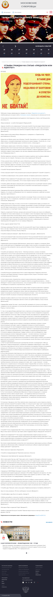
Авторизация (7, 12)
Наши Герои (4, 571)
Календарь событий (43, 46)
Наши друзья (4, 577)
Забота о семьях (38, 567)
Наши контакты (5, 574)
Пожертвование (38, 565)
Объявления (38, 574)
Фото (3, 581)
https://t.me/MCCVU (40, 515)
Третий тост (38, 569)
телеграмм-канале (25, 115)
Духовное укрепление (23, 571)
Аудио (3, 585)
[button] (26, 39)
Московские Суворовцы (29, 5)
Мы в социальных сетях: (27, 579)
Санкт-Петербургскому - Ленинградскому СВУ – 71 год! (19, 543)
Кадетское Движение (23, 565)
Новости (37, 571)
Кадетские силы (22, 574)
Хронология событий (23, 567)
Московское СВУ (5, 569)
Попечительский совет (7, 567)
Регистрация (18, 12)
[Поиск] (47, 12)
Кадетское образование (24, 569)
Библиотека (4, 579)
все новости (49, 522)
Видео (3, 583)
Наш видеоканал (26, 577)
